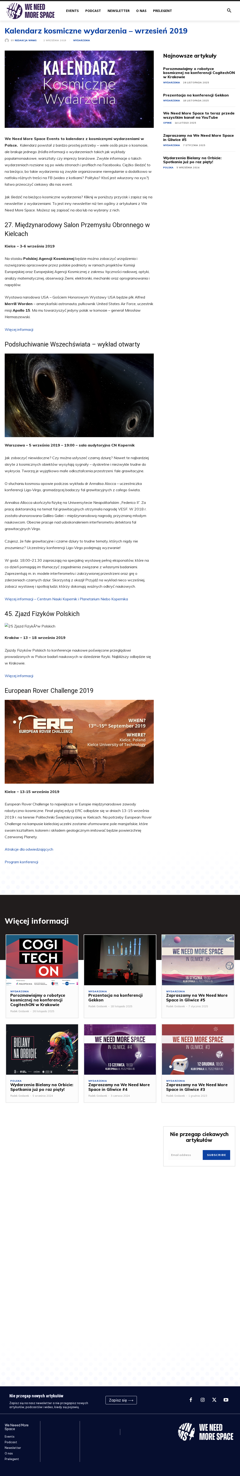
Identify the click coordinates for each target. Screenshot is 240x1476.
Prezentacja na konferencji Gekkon (196, 95)
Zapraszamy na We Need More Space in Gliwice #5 (198, 137)
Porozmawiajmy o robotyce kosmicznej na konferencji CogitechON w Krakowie (199, 72)
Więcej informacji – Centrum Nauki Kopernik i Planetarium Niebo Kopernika (66, 599)
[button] (229, 10)
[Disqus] (79, 1182)
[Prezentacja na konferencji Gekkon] (120, 960)
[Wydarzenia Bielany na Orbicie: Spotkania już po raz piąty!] (42, 1049)
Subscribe (216, 1155)
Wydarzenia (81, 40)
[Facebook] (190, 1400)
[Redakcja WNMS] (8, 40)
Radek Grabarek (19, 1011)
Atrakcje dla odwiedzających (29, 849)
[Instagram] (202, 1400)
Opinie (167, 122)
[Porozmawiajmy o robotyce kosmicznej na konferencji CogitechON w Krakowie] (42, 960)
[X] (214, 1400)
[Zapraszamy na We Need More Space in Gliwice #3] (198, 1049)
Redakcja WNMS (26, 40)
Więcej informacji (19, 329)
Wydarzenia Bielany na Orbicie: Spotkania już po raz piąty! (192, 159)
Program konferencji (21, 862)
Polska (168, 167)
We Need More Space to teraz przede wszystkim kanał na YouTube (199, 115)
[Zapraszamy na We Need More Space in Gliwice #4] (120, 1049)
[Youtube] (226, 1400)
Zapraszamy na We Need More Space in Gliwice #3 (197, 1087)
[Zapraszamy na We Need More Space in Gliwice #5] (198, 960)
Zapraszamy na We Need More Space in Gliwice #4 (119, 1087)
